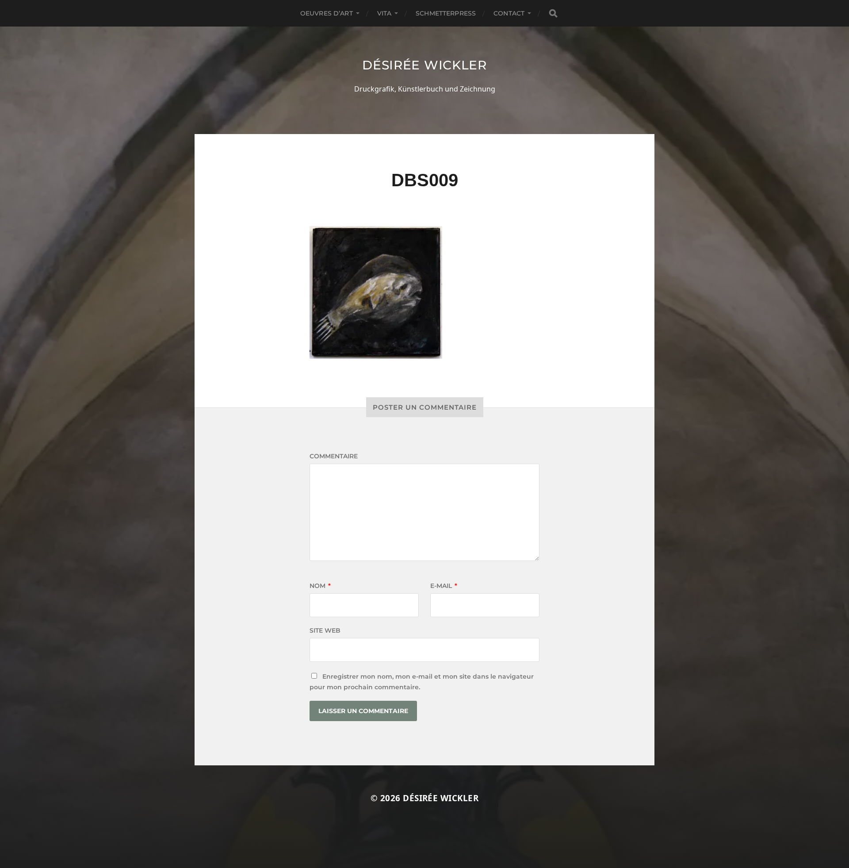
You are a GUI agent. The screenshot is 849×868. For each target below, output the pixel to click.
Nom (320, 586)
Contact (508, 13)
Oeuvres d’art (326, 13)
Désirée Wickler (424, 65)
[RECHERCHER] (553, 13)
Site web (325, 630)
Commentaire (334, 456)
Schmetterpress (446, 13)
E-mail (443, 586)
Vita (384, 13)
